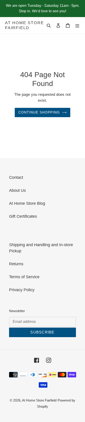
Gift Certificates (23, 216)
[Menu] (77, 25)
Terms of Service (24, 277)
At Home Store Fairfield (24, 25)
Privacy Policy (21, 290)
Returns (16, 264)
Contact (16, 177)
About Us (17, 190)
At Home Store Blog (27, 203)
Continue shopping (39, 112)
